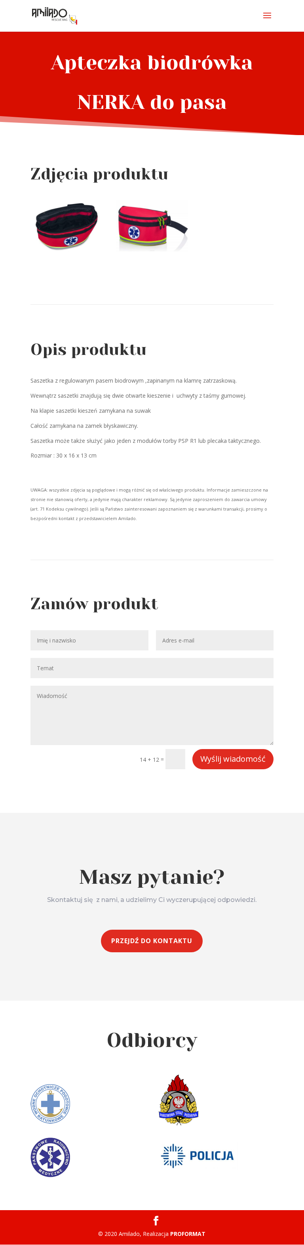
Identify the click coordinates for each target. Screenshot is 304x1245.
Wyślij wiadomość (233, 758)
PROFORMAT (187, 1233)
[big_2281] (152, 249)
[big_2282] (66, 249)
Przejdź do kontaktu (151, 940)
